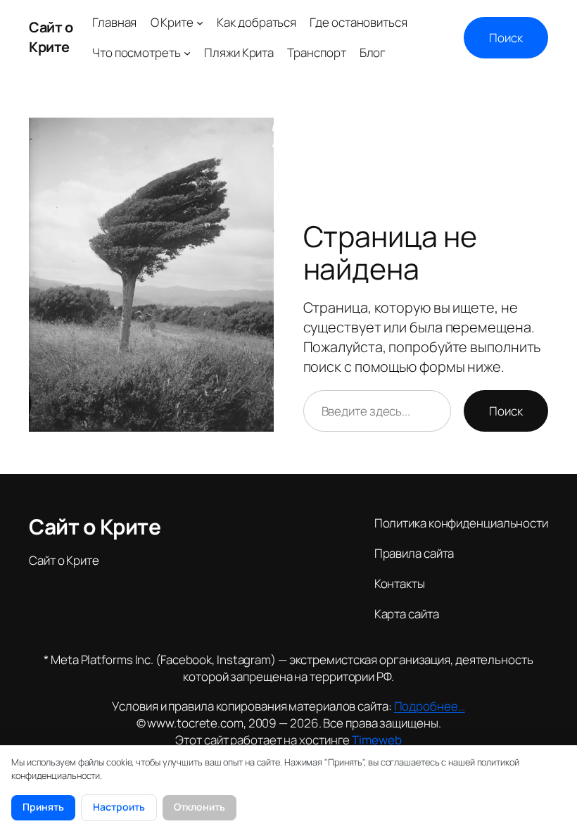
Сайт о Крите (50, 37)
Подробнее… (429, 706)
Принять (43, 806)
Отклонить (199, 806)
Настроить (119, 806)
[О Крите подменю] (199, 22)
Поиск (506, 38)
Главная (114, 22)
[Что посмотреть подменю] (187, 52)
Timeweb (376, 740)
